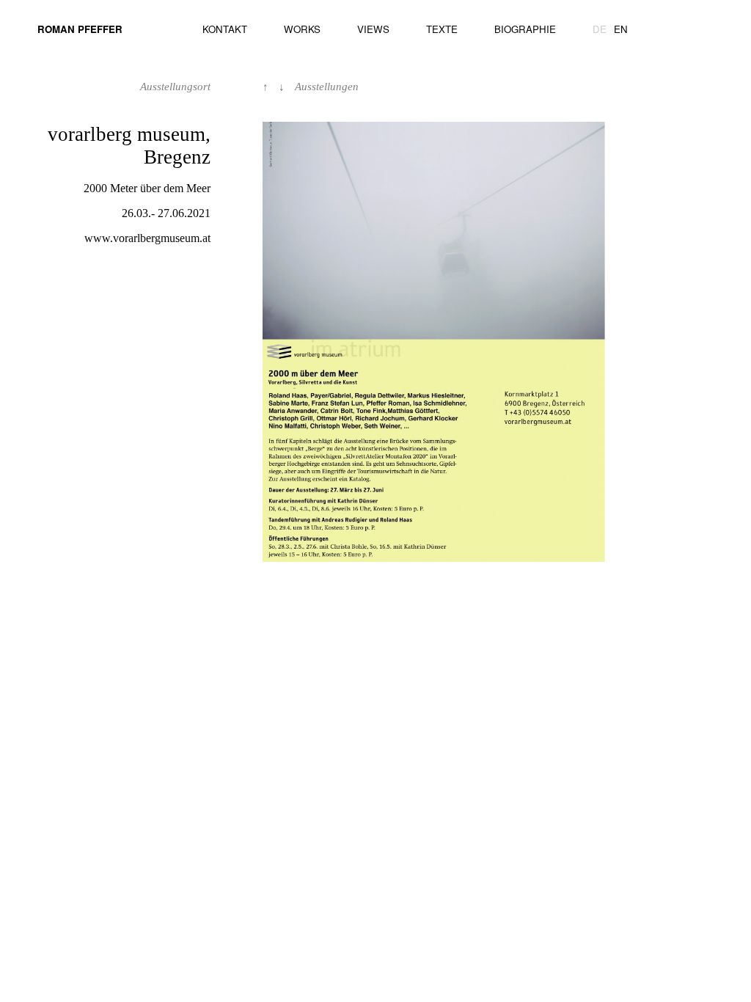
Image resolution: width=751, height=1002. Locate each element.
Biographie (525, 29)
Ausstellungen (327, 86)
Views (373, 29)
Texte (442, 29)
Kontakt (224, 29)
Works (302, 29)
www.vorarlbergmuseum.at (147, 238)
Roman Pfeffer (79, 29)
